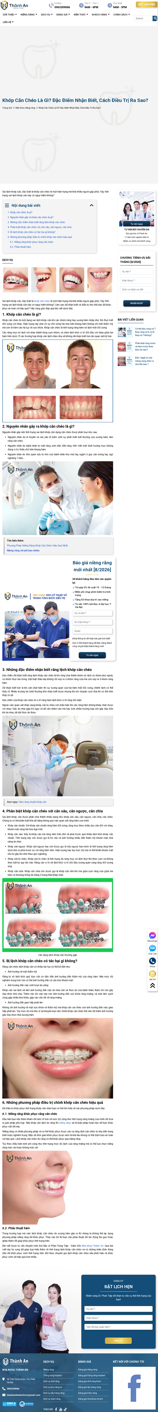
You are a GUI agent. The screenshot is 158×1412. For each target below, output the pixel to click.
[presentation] (3, 279)
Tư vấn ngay (92, 655)
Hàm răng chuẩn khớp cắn (32, 801)
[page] (56, 1409)
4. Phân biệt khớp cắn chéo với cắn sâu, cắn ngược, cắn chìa (39, 227)
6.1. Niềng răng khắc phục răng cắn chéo (31, 242)
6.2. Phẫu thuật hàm (20, 246)
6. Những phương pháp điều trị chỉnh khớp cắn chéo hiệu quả (40, 237)
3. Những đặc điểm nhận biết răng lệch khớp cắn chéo (36, 222)
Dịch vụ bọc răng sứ (52, 1387)
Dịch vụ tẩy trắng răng (53, 1393)
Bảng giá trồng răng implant (91, 1375)
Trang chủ (7, 108)
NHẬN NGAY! (136, 303)
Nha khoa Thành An (93, 1245)
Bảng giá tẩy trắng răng (89, 1387)
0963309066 (13, 1388)
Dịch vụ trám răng (51, 1399)
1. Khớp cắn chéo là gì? (20, 212)
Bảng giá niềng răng (87, 1369)
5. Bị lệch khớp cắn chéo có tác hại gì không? (31, 232)
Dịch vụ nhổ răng (51, 1381)
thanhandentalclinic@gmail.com (22, 1395)
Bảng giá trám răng (87, 1393)
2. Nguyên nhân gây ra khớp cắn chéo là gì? (31, 217)
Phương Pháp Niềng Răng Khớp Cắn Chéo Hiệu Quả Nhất (37, 545)
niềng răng (65, 1122)
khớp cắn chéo (42, 301)
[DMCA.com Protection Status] (10, 1403)
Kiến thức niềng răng (25, 108)
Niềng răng (48, 1369)
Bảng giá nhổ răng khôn (89, 1381)
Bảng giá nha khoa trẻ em (90, 1399)
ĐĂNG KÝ (118, 1340)
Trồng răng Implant (52, 1375)
